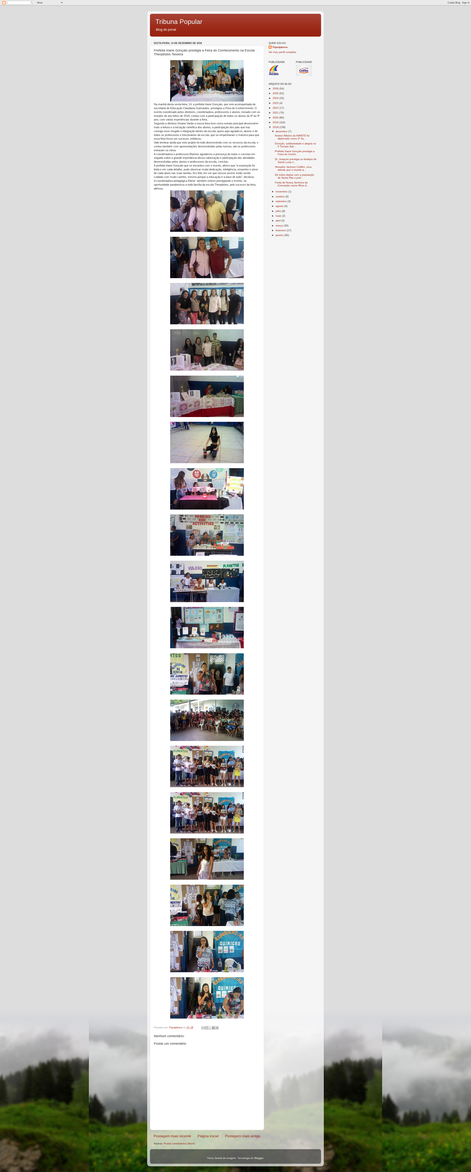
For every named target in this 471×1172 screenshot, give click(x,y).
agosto (280, 206)
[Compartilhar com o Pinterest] (217, 1028)
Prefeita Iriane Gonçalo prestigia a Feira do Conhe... (295, 153)
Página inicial (208, 1136)
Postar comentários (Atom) (179, 1143)
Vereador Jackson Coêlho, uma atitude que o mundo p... (293, 168)
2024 (276, 98)
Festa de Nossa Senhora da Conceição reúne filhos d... (292, 184)
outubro (280, 196)
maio (279, 215)
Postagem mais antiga (242, 1136)
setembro (281, 201)
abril (278, 220)
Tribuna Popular (178, 21)
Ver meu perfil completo (282, 52)
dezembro (282, 131)
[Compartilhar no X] (210, 1028)
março (280, 225)
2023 (276, 103)
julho (279, 211)
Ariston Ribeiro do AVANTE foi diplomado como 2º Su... (292, 137)
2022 (276, 108)
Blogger (258, 1158)
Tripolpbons (280, 47)
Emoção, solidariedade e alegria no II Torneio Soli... (295, 145)
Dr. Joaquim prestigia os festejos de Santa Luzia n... (295, 161)
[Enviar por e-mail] (203, 1028)
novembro (282, 191)
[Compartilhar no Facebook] (213, 1028)
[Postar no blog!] (206, 1028)
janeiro (280, 235)
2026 (276, 88)
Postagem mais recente (172, 1136)
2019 (276, 122)
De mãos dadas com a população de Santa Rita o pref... (294, 176)
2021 (276, 112)
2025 (276, 93)
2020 (276, 117)
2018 (276, 127)
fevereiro (281, 230)
